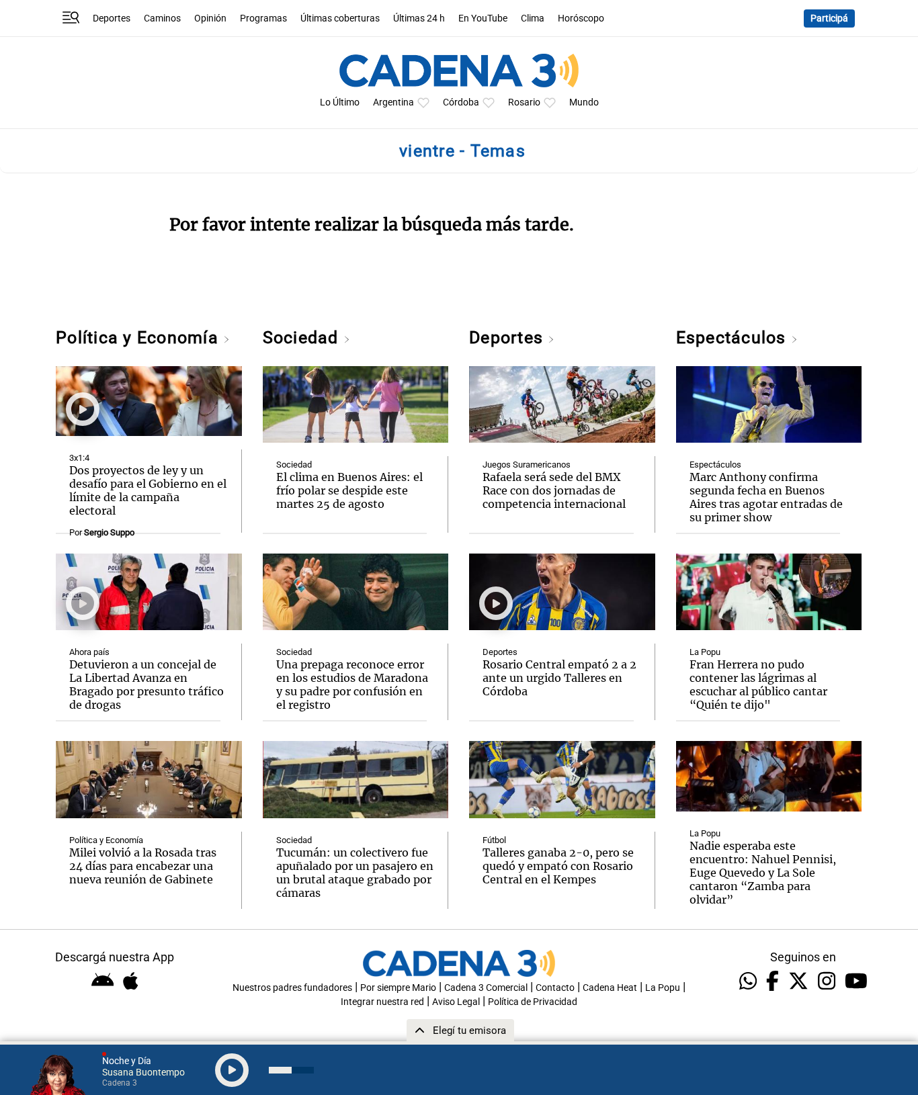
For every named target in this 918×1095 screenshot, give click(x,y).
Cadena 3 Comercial (486, 988)
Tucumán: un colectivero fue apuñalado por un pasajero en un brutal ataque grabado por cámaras (354, 873)
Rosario (524, 102)
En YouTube (482, 18)
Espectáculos (733, 337)
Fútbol (494, 840)
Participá (829, 18)
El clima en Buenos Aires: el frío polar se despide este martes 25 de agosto (349, 490)
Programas (263, 18)
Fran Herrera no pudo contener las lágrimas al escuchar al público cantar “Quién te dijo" (758, 684)
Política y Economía (139, 337)
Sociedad (303, 337)
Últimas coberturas (340, 18)
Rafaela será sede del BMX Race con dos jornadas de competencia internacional (554, 490)
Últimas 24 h (419, 18)
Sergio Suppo (109, 532)
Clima (532, 18)
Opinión (210, 18)
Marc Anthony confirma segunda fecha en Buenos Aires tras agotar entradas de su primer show (766, 497)
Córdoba (461, 102)
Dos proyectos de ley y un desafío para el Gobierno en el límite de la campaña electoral (147, 490)
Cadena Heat (610, 988)
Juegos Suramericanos (527, 464)
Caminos (162, 18)
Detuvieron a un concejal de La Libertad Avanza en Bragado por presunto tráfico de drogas (146, 684)
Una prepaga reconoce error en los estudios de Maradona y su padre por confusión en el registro (352, 684)
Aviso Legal (456, 1002)
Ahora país (89, 652)
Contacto (555, 988)
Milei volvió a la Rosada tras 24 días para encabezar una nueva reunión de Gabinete (142, 866)
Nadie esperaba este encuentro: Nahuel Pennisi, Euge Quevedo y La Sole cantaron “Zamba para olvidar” (763, 872)
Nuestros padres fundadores (292, 988)
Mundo (584, 102)
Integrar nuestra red (382, 1002)
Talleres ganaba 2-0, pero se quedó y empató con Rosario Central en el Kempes (558, 866)
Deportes (111, 18)
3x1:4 (79, 458)
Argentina (393, 102)
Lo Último (340, 102)
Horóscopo (581, 18)
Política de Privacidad (532, 1002)
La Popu (705, 652)
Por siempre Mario (398, 988)
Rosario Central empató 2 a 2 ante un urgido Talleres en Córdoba (559, 678)
